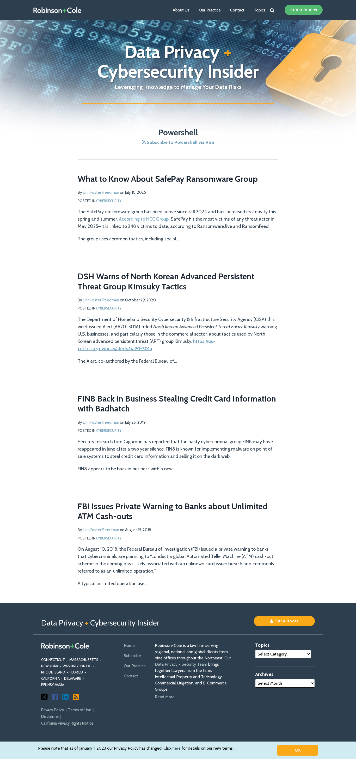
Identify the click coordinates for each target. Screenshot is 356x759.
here (177, 748)
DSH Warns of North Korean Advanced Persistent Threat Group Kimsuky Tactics (166, 281)
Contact (237, 10)
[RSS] (76, 697)
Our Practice (210, 10)
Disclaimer (50, 716)
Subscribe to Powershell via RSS (180, 142)
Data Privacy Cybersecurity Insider (178, 61)
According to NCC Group (144, 219)
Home (129, 645)
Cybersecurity (108, 201)
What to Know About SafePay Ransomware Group (168, 179)
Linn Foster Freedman (101, 192)
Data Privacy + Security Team (181, 664)
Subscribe (132, 655)
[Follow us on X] (44, 697)
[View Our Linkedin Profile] (65, 697)
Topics (259, 10)
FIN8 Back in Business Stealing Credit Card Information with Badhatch (177, 403)
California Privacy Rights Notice (67, 723)
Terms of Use (79, 710)
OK (297, 750)
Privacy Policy (52, 710)
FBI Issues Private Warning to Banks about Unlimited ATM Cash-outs (173, 511)
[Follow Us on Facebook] (55, 697)
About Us (181, 10)
